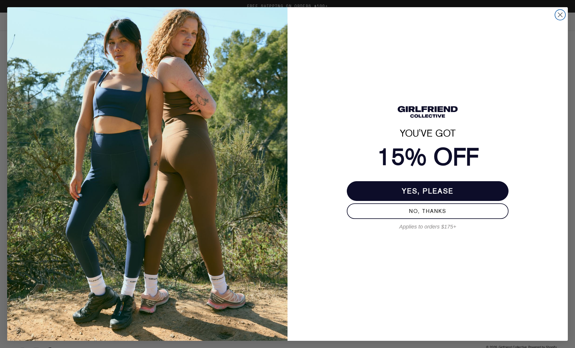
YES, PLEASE (427, 191)
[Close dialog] (560, 15)
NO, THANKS (427, 211)
